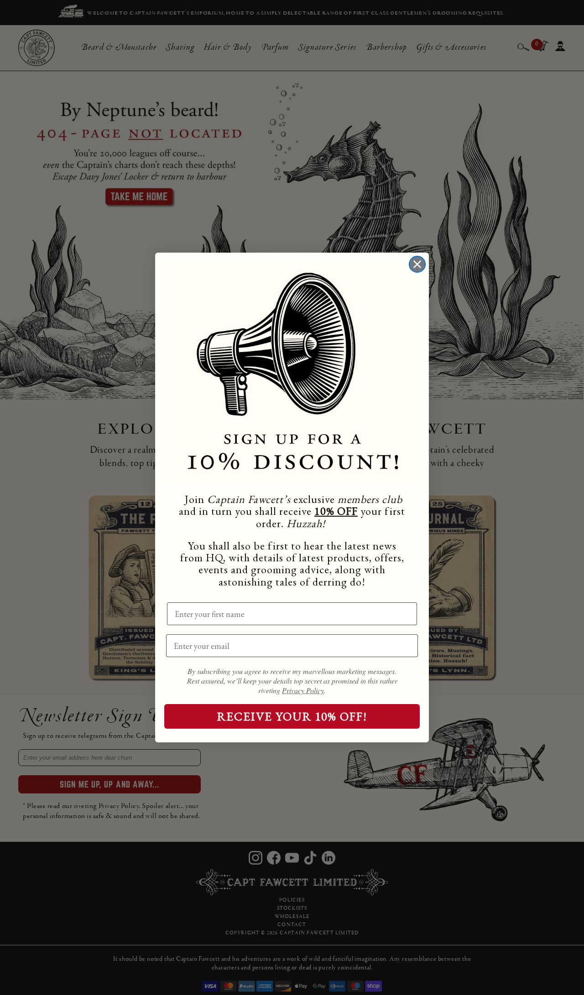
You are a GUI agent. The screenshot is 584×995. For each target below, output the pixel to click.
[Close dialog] (417, 264)
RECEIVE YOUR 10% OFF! (292, 716)
